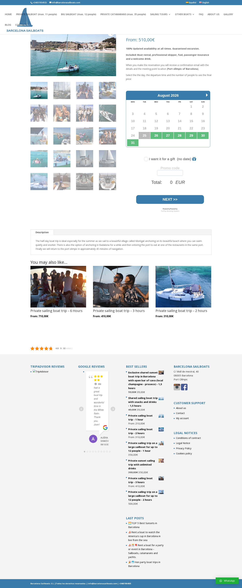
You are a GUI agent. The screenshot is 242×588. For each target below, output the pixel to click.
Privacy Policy (183, 448)
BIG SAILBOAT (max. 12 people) (78, 14)
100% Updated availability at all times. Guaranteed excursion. (162, 48)
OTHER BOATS (183, 14)
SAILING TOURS (158, 14)
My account (182, 418)
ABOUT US (213, 14)
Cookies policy (184, 453)
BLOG (8, 25)
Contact (180, 413)
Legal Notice (183, 443)
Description (42, 232)
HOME (8, 14)
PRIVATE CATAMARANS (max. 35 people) (123, 14)
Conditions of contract (188, 438)
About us (181, 408)
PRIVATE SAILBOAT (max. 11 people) (36, 14)
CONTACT (21, 25)
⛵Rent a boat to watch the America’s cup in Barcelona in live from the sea (144, 536)
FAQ (201, 14)
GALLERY (228, 14)
